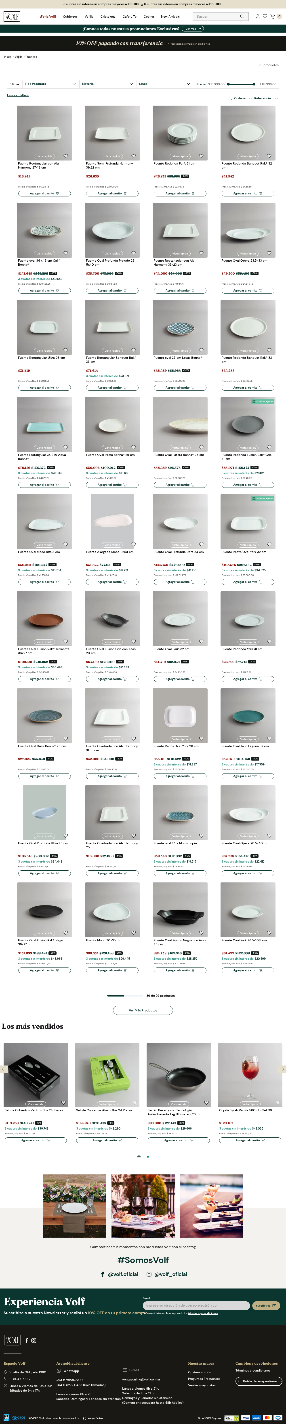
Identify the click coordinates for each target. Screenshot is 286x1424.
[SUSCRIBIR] (266, 1305)
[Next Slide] (282, 1069)
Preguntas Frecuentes (204, 1379)
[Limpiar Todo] (18, 95)
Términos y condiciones (253, 1370)
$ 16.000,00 (216, 84)
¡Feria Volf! (48, 16)
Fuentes (31, 57)
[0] (272, 16)
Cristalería (108, 16)
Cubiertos (70, 16)
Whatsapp (71, 1371)
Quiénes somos (199, 1372)
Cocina (149, 16)
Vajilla (89, 16)
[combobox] (221, 16)
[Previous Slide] (4, 1069)
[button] (165, 84)
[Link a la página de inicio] (7, 57)
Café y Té (130, 16)
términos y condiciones (203, 1313)
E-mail (134, 1370)
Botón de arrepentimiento (262, 1381)
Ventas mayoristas (202, 1385)
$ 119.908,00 (267, 84)
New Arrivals (170, 16)
